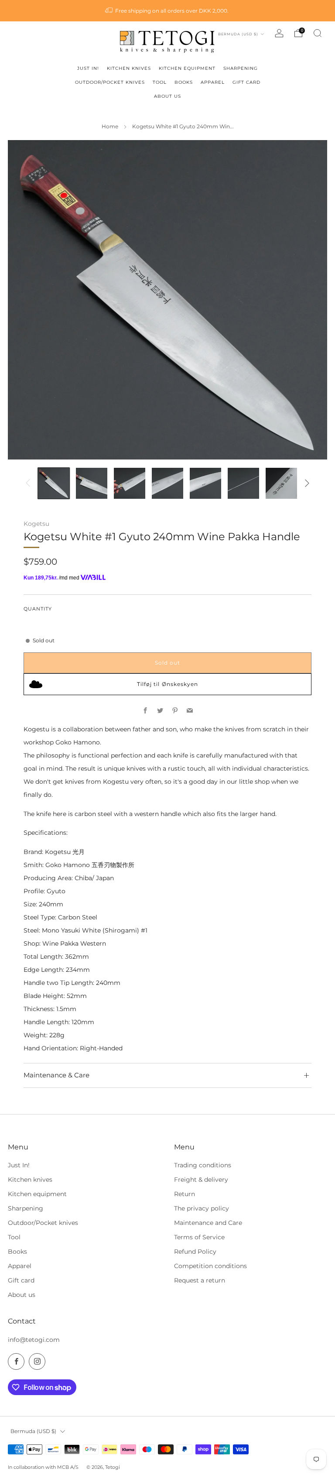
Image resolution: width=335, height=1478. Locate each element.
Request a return (199, 1280)
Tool (14, 1237)
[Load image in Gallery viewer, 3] (129, 483)
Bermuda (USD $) (239, 34)
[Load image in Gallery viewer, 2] (91, 483)
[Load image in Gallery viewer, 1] (53, 483)
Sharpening (25, 1208)
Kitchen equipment (37, 1193)
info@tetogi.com (34, 1339)
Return (184, 1193)
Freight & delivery (201, 1179)
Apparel (19, 1265)
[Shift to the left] (28, 483)
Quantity (38, 609)
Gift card (21, 1280)
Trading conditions (202, 1165)
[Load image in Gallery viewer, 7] (281, 483)
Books (17, 1251)
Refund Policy (195, 1251)
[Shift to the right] (307, 483)
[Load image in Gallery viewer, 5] (205, 483)
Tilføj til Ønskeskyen (167, 684)
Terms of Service (199, 1237)
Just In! (19, 1165)
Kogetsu (36, 524)
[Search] (317, 33)
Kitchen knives (30, 1179)
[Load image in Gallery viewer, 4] (167, 483)
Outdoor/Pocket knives (43, 1222)
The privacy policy (201, 1208)
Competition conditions (210, 1265)
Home (110, 126)
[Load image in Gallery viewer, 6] (243, 483)
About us (21, 1294)
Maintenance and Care (208, 1222)
